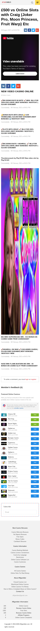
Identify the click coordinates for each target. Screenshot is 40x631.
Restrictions (20, 557)
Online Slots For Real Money (20, 573)
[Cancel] (37, 403)
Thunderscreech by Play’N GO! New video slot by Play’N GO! (20, 159)
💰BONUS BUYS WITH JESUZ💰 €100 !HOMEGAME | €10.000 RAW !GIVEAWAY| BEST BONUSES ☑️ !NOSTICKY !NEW (18, 117)
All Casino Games (20, 571)
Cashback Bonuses (20, 541)
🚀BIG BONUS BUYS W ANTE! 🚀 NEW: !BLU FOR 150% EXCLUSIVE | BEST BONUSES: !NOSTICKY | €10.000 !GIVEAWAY (19, 102)
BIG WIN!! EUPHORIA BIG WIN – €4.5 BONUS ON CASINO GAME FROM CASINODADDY (19, 338)
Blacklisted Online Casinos (20, 584)
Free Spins (20, 537)
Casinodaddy (5, 107)
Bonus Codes (20, 539)
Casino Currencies (20, 562)
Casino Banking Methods (20, 550)
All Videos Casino (5, 95)
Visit (35, 415)
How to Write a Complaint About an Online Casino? (20, 589)
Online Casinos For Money (20, 587)
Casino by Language (20, 555)
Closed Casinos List (20, 582)
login (27, 379)
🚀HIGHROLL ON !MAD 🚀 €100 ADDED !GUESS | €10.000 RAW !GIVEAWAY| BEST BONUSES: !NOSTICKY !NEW (19, 351)
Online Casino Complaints (23, 617)
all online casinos (18, 408)
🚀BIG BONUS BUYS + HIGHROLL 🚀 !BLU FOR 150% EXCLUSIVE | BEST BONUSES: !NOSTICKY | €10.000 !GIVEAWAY (19, 146)
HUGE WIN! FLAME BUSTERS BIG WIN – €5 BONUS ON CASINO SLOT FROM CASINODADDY (19, 365)
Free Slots (23, 610)
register (33, 379)
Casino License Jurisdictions (20, 552)
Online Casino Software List (20, 559)
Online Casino (23, 606)
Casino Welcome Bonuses (20, 532)
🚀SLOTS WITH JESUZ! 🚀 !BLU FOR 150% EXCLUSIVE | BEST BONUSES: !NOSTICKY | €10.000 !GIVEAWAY (17, 131)
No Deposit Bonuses (20, 534)
